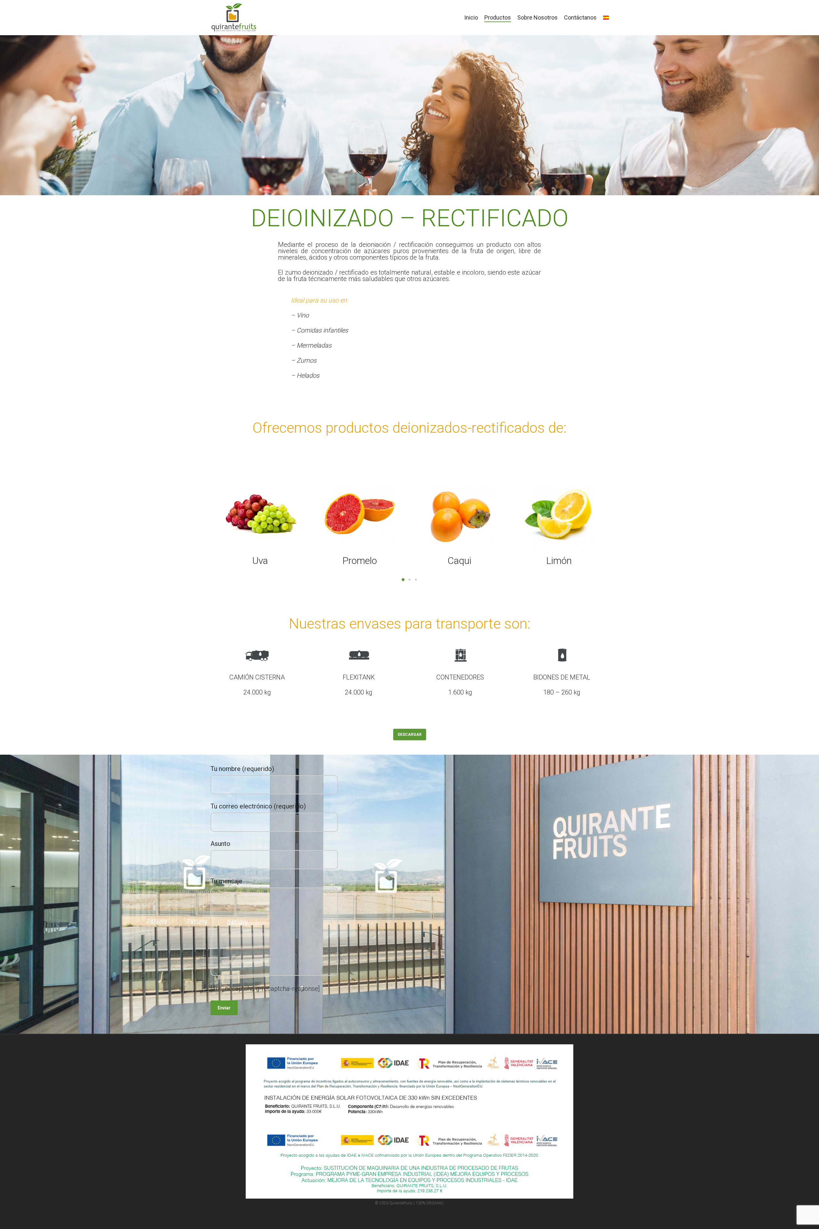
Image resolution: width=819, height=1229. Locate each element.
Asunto (220, 843)
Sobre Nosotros (537, 17)
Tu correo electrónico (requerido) (258, 806)
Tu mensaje (226, 881)
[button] (403, 579)
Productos (497, 17)
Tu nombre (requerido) (242, 769)
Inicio (471, 17)
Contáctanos (580, 17)
